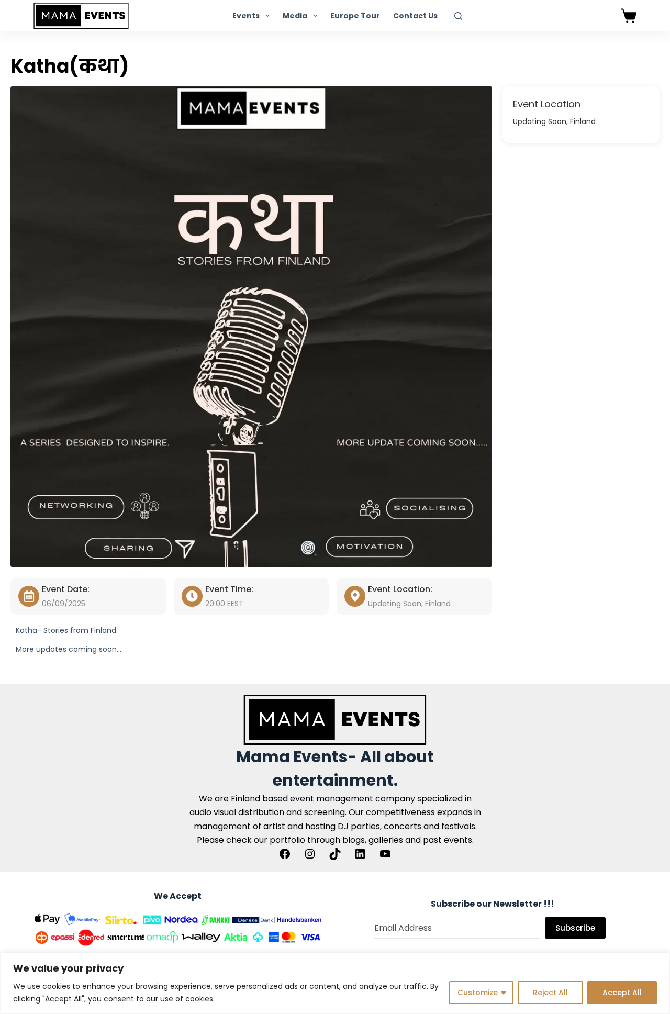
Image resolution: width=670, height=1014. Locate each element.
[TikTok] (335, 854)
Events (246, 15)
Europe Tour (355, 15)
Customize (477, 992)
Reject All (550, 992)
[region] (335, 983)
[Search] (458, 16)
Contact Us (415, 15)
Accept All (622, 992)
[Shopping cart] (628, 16)
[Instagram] (310, 854)
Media (295, 15)
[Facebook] (284, 854)
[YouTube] (385, 854)
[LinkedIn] (360, 854)
